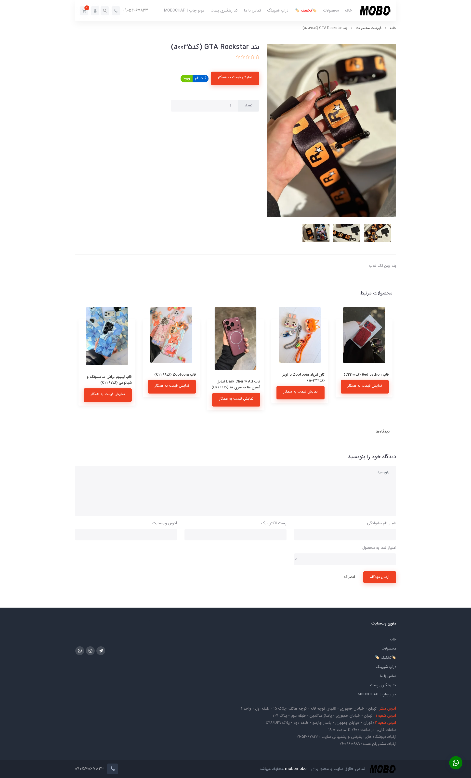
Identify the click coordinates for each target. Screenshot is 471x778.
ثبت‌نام (200, 78)
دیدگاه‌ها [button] (383, 431)
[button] (105, 10)
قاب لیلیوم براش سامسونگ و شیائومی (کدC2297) (173, 380)
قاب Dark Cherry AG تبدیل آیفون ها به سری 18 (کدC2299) (300, 384)
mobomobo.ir (297, 769)
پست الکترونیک (274, 523)
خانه (348, 10)
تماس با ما (252, 10)
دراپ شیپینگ (277, 10)
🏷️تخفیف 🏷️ (306, 10)
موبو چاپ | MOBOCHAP (184, 10)
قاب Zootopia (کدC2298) (239, 375)
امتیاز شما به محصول (379, 548)
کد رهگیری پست (224, 10)
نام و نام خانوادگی (381, 523)
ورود (186, 78)
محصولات (331, 10)
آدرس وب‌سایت (164, 523)
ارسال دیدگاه (379, 577)
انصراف (349, 577)
